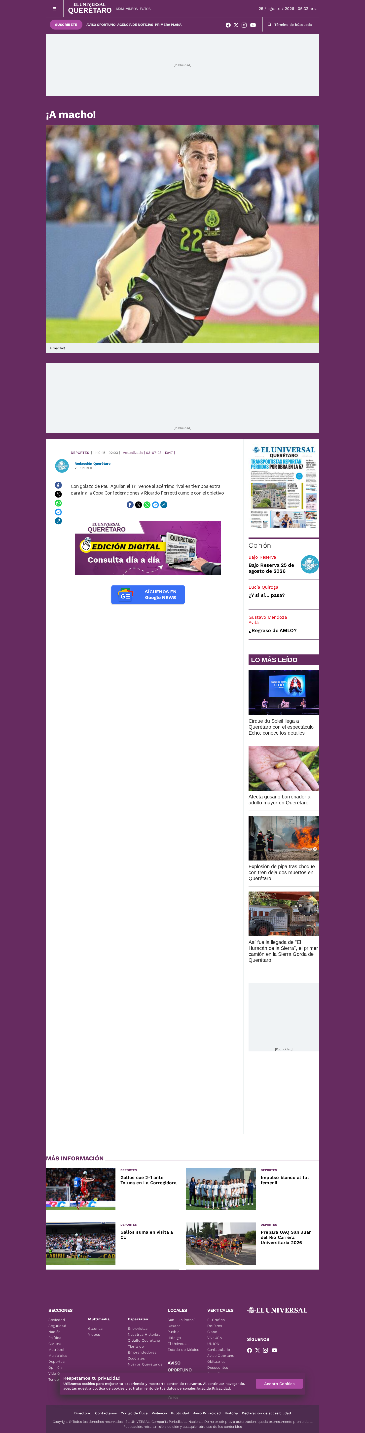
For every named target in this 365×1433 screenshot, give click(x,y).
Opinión (260, 545)
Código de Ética (134, 1413)
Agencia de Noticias (135, 25)
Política (55, 1338)
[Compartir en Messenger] (58, 511)
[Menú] (55, 8)
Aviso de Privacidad (213, 1388)
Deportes (80, 453)
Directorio (82, 1413)
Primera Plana (168, 25)
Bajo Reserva (262, 557)
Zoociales (136, 1358)
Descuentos (217, 1367)
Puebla (174, 1332)
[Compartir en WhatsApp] (58, 503)
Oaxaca (174, 1326)
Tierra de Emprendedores (142, 1349)
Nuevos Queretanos (145, 1364)
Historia (231, 1413)
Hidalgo (174, 1338)
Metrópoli (56, 1350)
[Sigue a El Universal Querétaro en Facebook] (230, 26)
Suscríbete (66, 25)
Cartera (55, 1344)
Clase (212, 1332)
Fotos (145, 9)
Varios (173, 1397)
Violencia (159, 1413)
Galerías (95, 1328)
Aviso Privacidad (207, 1413)
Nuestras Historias (144, 1334)
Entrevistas (138, 1328)
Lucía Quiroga (263, 587)
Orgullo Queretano (144, 1340)
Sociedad (56, 1320)
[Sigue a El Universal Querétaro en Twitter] (238, 26)
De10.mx (214, 1326)
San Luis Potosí (181, 1320)
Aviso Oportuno (100, 25)
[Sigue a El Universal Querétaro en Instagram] (246, 26)
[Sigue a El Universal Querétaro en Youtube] (254, 26)
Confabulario (218, 1350)
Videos (132, 9)
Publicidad (180, 1413)
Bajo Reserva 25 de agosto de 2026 (271, 568)
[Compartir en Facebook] (58, 485)
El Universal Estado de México (183, 1347)
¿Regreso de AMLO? (273, 630)
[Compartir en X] (58, 494)
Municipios (57, 1356)
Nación (54, 1332)
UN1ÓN (213, 1344)
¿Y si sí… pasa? (267, 595)
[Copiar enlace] (58, 520)
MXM (120, 9)
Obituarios (216, 1361)
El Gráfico (216, 1320)
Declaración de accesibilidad (266, 1413)
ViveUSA (214, 1338)
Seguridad (57, 1326)
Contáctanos (106, 1413)
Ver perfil (83, 468)
